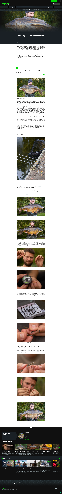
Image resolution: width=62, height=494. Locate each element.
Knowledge (25, 3)
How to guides (12, 7)
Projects (32, 3)
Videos (15, 3)
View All (4, 438)
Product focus (33, 7)
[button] (59, 447)
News (20, 3)
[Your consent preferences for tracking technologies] (60, 492)
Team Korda (39, 3)
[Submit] (53, 4)
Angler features (26, 7)
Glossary (39, 7)
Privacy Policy (58, 482)
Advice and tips (19, 7)
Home (24, 9)
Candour (5, 490)
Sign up (46, 482)
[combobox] (56, 4)
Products (45, 3)
